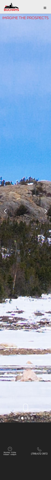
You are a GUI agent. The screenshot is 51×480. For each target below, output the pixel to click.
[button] (44, 7)
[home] (11, 7)
